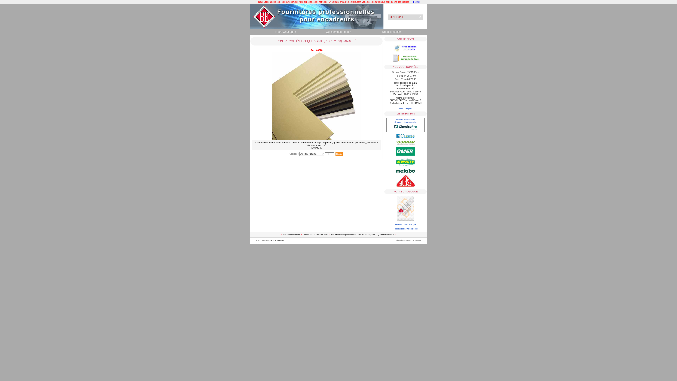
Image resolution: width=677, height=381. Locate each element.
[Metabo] (405, 172)
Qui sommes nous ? (386, 235)
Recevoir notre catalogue (405, 224)
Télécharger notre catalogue (406, 229)
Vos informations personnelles (343, 235)
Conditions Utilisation (291, 235)
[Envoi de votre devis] (405, 62)
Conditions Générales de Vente (315, 235)
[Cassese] (405, 138)
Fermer (416, 2)
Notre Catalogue (285, 31)
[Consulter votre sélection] (405, 52)
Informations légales (366, 235)
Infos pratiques (405, 108)
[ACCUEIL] (316, 28)
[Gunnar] (405, 144)
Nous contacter (391, 31)
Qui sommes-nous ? (338, 31)
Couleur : (294, 154)
